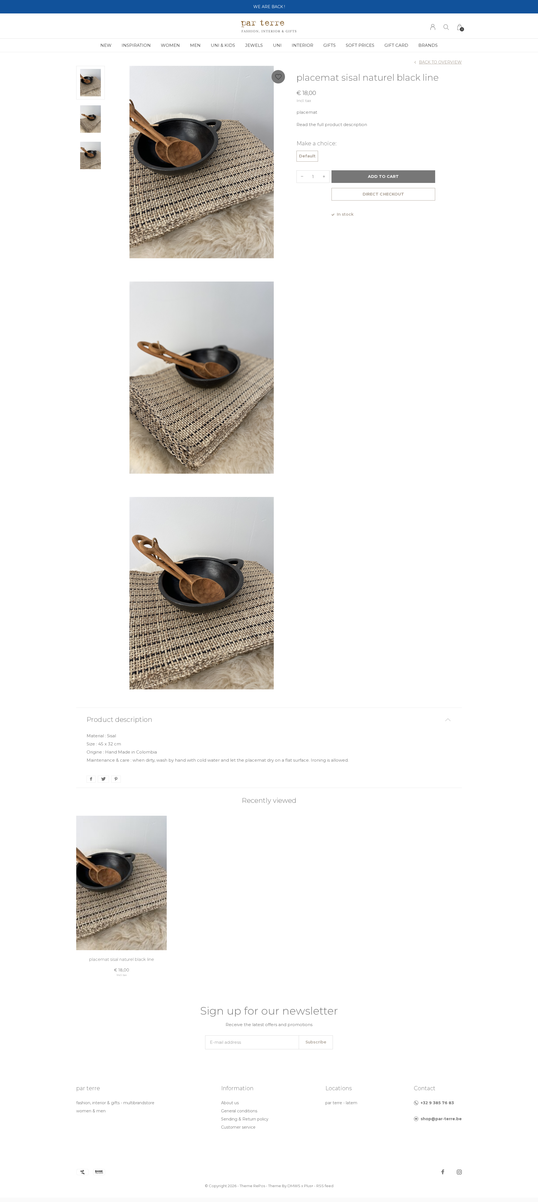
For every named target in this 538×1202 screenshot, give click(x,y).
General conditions (239, 1110)
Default (307, 156)
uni (277, 45)
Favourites (278, 76)
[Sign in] (432, 27)
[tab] (269, 720)
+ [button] (324, 176)
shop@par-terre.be (441, 1118)
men (195, 45)
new (106, 45)
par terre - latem (341, 1102)
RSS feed (324, 1186)
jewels (254, 45)
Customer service (238, 1127)
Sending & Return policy (244, 1119)
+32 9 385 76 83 (437, 1102)
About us (230, 1102)
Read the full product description (331, 124)
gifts (329, 45)
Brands (428, 45)
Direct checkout (383, 194)
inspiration (136, 45)
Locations (338, 1088)
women (170, 45)
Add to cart (383, 176)
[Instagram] (459, 1172)
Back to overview (440, 62)
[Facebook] (442, 1172)
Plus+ (308, 1186)
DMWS (293, 1186)
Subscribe (315, 1042)
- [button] (302, 176)
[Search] (446, 27)
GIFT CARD (396, 45)
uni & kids (223, 45)
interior (302, 45)
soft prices (360, 45)
